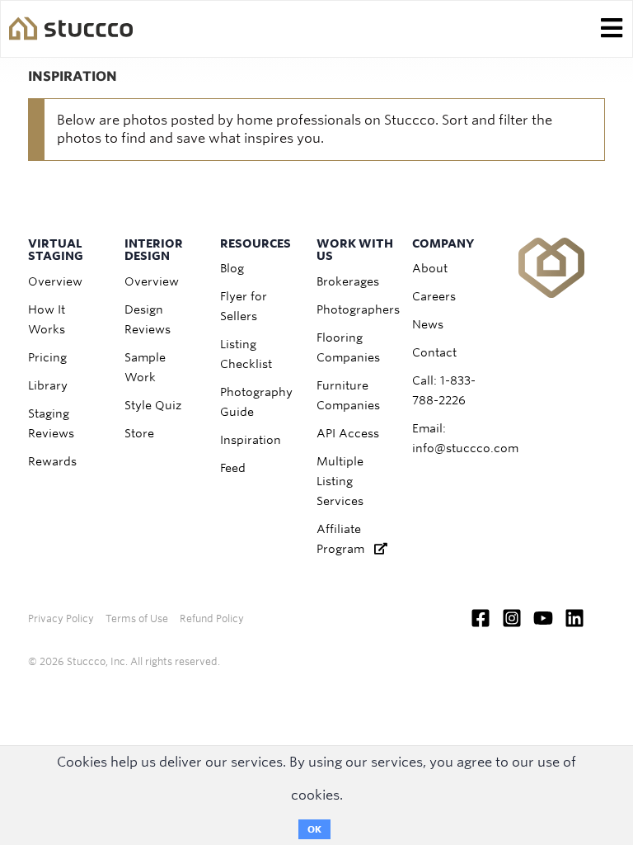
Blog (232, 268)
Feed (233, 467)
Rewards (52, 461)
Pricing (47, 357)
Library (48, 385)
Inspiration (250, 439)
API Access (347, 433)
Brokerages (347, 281)
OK (314, 829)
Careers (434, 296)
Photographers (358, 309)
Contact (434, 352)
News (427, 324)
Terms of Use (137, 618)
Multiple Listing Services (339, 481)
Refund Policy (212, 618)
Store (139, 433)
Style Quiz (152, 405)
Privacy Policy (61, 618)
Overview (55, 281)
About (430, 268)
